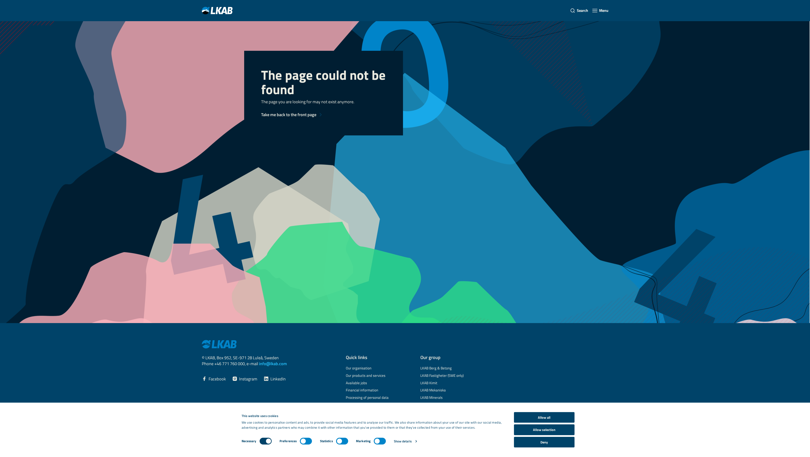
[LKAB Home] (217, 10)
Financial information (362, 390)
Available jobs (356, 383)
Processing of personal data (367, 398)
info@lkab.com (273, 363)
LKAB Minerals (431, 398)
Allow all (544, 417)
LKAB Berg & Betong (436, 368)
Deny (544, 442)
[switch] (306, 441)
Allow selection (544, 429)
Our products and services (365, 376)
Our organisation (358, 368)
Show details (403, 441)
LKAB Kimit (428, 383)
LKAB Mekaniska (433, 390)
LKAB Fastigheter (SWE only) (442, 376)
